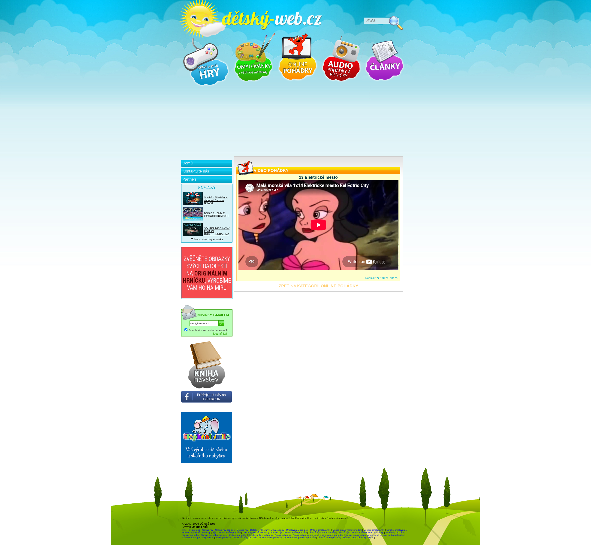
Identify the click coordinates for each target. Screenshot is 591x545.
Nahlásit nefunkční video (381, 278)
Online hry (207, 530)
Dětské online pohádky (260, 535)
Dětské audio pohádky (392, 535)
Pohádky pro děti (395, 532)
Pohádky (378, 532)
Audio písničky (223, 537)
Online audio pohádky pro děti (361, 535)
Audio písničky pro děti (245, 537)
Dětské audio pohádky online (198, 537)
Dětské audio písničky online (358, 537)
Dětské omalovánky (374, 530)
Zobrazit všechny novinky (207, 239)
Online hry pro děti (225, 530)
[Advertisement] (292, 121)
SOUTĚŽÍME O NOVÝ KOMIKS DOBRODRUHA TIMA (216, 231)
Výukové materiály (200, 532)
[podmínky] (220, 333)
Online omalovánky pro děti (347, 530)
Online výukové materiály (256, 532)
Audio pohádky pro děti (305, 535)
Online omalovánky (320, 530)
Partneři (189, 179)
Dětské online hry (259, 530)
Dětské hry (242, 530)
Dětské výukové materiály (322, 532)
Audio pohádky (283, 535)
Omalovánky (277, 530)
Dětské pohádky (237, 535)
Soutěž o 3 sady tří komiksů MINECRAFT (216, 214)
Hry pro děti (194, 530)
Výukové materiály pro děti (226, 532)
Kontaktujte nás (195, 171)
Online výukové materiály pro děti (289, 532)
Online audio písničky (270, 537)
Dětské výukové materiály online (355, 532)
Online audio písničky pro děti (300, 537)
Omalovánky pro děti (297, 530)
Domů (187, 163)
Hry (184, 530)
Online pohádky (190, 535)
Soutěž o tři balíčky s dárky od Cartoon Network (216, 200)
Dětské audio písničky (329, 537)
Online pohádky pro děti (214, 535)
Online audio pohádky (331, 535)
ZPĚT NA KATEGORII (318, 286)
